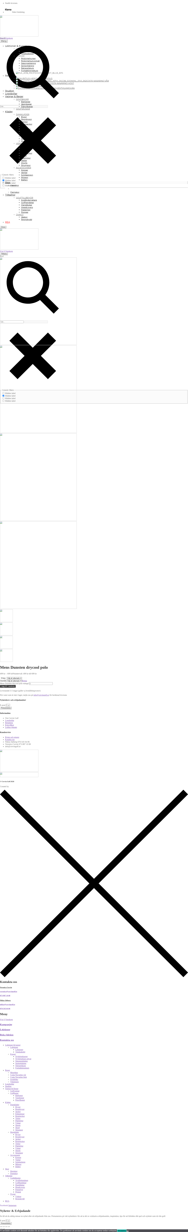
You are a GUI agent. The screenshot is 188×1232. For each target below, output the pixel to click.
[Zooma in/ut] (1, 1226)
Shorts (17, 1125)
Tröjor (17, 1118)
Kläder (8, 1102)
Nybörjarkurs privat (23, 1059)
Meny (4, 41)
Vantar (18, 1160)
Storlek (3, 681)
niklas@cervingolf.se (7, 1004)
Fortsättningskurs (22, 1068)
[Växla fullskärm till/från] (4, 1226)
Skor (7, 1169)
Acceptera (122, 1231)
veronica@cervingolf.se (8, 991)
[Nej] (128, 1231)
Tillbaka (4, 254)
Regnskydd (20, 1199)
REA (7, 1201)
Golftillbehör (15, 1178)
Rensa (24, 681)
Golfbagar (14, 1093)
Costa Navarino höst (18, 1077)
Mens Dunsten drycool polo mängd (14, 683)
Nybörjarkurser (21, 1056)
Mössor (18, 1164)
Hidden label (10, 178)
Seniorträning (20, 1063)
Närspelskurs (20, 1066)
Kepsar (18, 1157)
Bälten (18, 1167)
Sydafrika (14, 1079)
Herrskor (13, 1171)
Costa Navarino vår (18, 1075)
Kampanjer (6, 1024)
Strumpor (19, 1130)
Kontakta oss (7, 1040)
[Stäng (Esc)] (9, 1226)
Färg (3, 678)
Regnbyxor (19, 1109)
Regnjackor (20, 1116)
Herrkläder (14, 1132)
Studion (8, 1086)
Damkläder (14, 1105)
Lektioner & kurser (12, 1045)
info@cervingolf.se (41, 695)
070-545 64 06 (5, 1009)
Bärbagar (19, 1095)
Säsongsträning (21, 1061)
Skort (17, 1128)
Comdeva (13, 786)
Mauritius (14, 1072)
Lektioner (5, 1029)
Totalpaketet (20, 1052)
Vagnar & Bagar (11, 1089)
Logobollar (9, 1084)
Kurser (13, 1054)
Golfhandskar (20, 1183)
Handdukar (19, 1185)
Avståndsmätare (21, 1180)
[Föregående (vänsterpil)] (1, 1228)
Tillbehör (8, 1176)
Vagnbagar (19, 1098)
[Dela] (6, 1226)
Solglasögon (20, 1162)
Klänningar (19, 1114)
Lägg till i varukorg (8, 686)
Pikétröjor (19, 1121)
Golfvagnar (14, 1091)
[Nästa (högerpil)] (4, 1228)
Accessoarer (15, 1155)
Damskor (14, 1173)
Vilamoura (14, 1082)
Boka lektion (6, 1034)
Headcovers (20, 1187)
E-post (3, 705)
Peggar (18, 1192)
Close (3, 227)
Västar (18, 1123)
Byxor (17, 1107)
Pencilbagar (20, 1100)
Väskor (18, 1196)
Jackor (18, 1111)
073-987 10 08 (5, 996)
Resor (7, 1070)
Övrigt (12, 1194)
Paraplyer (19, 1190)
